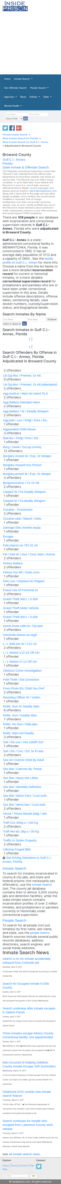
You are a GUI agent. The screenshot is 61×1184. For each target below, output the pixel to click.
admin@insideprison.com (43, 191)
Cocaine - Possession (18, 509)
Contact (24, 1165)
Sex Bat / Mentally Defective (22, 787)
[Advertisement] (30, 42)
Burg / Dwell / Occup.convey (22, 447)
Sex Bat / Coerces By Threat (22, 769)
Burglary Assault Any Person (22, 465)
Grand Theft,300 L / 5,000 (20, 617)
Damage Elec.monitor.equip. (22, 527)
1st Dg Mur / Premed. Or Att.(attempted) (30, 384)
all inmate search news (24, 1154)
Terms (14, 1165)
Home (6, 1165)
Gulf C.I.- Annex (14, 159)
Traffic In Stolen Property (20, 840)
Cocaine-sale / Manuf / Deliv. (22, 518)
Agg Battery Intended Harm (21, 402)
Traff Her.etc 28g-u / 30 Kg (21, 831)
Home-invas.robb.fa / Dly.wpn (23, 626)
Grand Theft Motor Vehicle (21, 608)
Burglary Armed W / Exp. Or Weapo (27, 456)
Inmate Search (14, 868)
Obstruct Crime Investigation (22, 670)
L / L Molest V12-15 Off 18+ (21, 652)
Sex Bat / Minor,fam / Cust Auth (24, 804)
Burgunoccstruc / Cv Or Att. (21, 483)
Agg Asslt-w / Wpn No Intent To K (25, 393)
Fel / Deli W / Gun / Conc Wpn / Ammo (29, 554)
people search (39, 933)
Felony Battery (13, 563)
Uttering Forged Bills (17, 849)
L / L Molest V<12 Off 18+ (20, 661)
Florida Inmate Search (15, 134)
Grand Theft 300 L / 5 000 (20, 599)
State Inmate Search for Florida (20, 138)
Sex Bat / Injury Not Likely (20, 778)
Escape (8, 536)
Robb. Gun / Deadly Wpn (20, 715)
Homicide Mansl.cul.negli (20, 635)
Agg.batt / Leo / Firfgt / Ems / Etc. (25, 420)
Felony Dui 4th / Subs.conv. (21, 572)
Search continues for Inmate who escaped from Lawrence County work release (28, 1124)
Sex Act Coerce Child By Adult (23, 760)
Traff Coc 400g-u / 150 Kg (20, 822)
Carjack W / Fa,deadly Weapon (24, 501)
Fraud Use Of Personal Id (20, 590)
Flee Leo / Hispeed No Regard (23, 581)
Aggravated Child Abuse (19, 429)
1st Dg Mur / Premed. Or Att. (22, 375)
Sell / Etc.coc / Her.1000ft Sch (23, 742)
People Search (14, 920)
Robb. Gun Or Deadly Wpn (21, 706)
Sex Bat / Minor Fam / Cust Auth (25, 795)
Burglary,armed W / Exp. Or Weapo (27, 474)
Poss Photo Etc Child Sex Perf (23, 688)
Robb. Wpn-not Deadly (18, 733)
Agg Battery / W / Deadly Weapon (26, 411)
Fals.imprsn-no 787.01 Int (20, 545)
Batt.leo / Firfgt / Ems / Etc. (21, 438)
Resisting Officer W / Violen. (22, 697)
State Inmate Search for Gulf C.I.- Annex (25, 142)
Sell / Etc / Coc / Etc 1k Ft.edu (23, 751)
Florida (8, 163)
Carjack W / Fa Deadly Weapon (24, 492)
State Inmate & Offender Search (26, 167)
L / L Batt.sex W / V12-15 (20, 644)
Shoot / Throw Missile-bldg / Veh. (25, 813)
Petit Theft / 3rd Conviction (21, 679)
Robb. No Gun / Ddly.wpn (20, 724)
